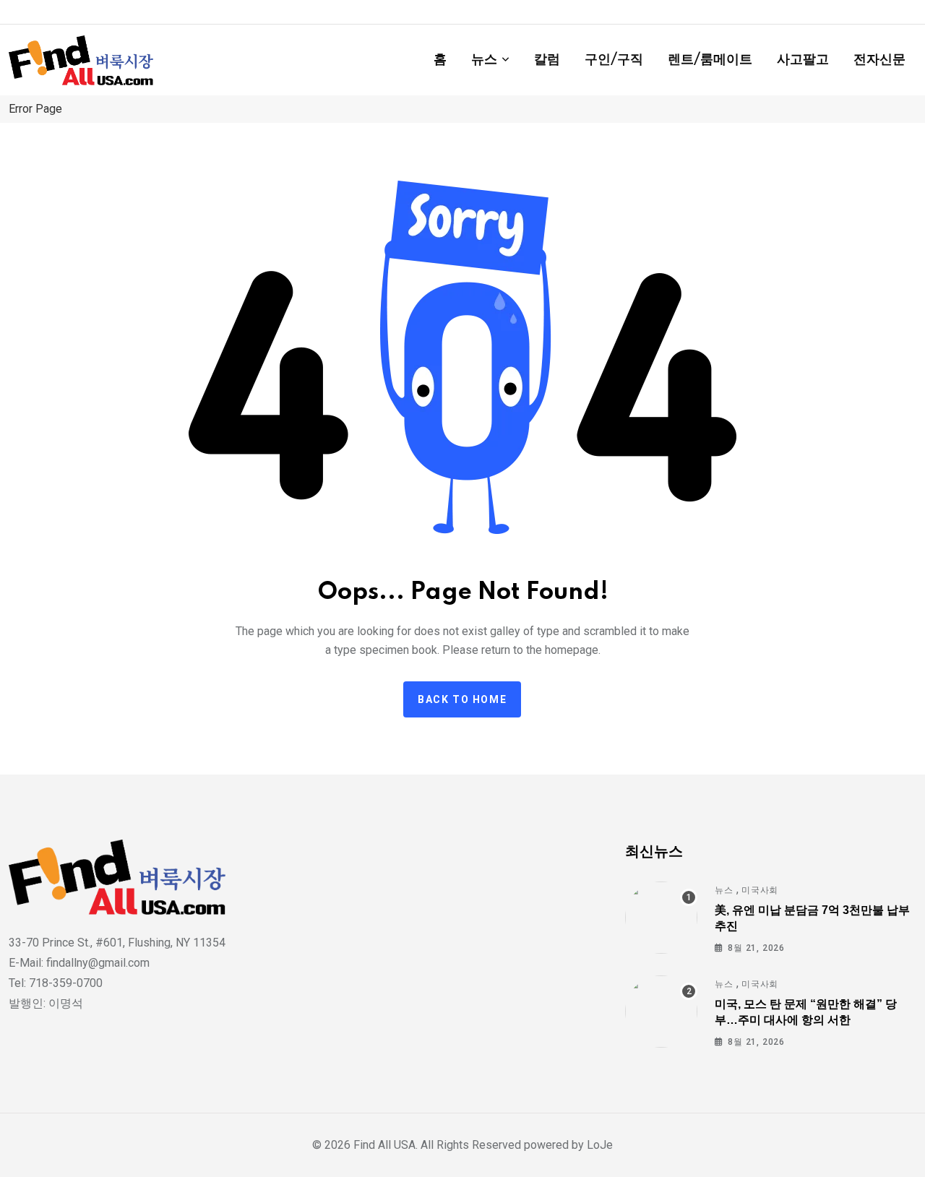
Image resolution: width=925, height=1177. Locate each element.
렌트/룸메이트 (710, 60)
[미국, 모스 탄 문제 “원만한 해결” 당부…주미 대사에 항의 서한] (661, 1011)
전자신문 (879, 60)
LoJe (598, 1145)
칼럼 (547, 60)
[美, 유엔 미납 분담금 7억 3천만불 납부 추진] (661, 917)
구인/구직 (614, 60)
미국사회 (759, 890)
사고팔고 (803, 60)
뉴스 (484, 60)
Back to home (462, 699)
